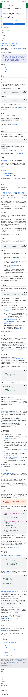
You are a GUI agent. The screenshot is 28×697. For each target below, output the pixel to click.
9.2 (5, 45)
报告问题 (4, 43)
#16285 (18, 151)
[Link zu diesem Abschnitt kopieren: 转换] (5, 408)
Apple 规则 (3, 160)
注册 (14, 319)
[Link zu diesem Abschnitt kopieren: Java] (5, 113)
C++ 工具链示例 (7, 655)
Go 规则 (5, 173)
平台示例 (6, 652)
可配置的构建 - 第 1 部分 (9, 642)
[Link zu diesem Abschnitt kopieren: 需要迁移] (7, 212)
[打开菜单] (2, 1)
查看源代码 (14, 43)
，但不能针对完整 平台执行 (12, 359)
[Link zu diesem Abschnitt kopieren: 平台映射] (8, 491)
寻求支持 (15, 331)
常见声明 (16, 261)
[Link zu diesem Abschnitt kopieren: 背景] (5, 184)
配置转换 (12, 321)
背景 (5, 71)
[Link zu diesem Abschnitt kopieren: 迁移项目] (8, 285)
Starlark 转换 (4, 411)
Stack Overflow (4, 685)
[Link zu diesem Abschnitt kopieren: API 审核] (8, 552)
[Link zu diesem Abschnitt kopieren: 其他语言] (7, 170)
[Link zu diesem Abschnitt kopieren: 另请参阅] (8, 639)
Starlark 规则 (11, 591)
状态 (15, 298)
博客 (2, 671)
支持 (7, 49)
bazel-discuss (4, 630)
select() (5, 323)
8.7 (12, 45)
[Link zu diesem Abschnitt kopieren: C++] (4, 80)
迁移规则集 (18, 178)
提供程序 (21, 594)
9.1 (7, 45)
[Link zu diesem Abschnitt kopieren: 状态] (5, 76)
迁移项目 (20, 107)
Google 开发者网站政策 (9, 662)
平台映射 (19, 329)
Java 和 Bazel (15, 124)
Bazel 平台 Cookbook (8, 650)
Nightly (2, 45)
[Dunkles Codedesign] (24, 91)
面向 (13, 598)
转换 (10, 323)
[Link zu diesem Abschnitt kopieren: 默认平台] (7, 335)
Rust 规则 (6, 176)
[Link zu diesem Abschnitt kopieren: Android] (7, 128)
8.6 (14, 45)
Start (14, 23)
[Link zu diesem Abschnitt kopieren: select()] (8, 354)
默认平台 (8, 310)
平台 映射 (21, 425)
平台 (18, 48)
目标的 (14, 555)
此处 (12, 397)
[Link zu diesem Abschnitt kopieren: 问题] (5, 625)
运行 (4, 603)
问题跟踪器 (3, 681)
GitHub (2, 673)
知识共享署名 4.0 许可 (21, 659)
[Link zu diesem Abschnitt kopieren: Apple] (5, 157)
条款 (2, 690)
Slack (2, 683)
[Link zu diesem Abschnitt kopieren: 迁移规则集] (10, 431)
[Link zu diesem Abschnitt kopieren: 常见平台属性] (10, 470)
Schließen (14, 20)
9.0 (9, 45)
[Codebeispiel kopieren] (26, 91)
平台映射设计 (14, 547)
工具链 (21, 48)
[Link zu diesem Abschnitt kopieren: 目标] (5, 238)
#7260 (18, 105)
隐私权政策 (6, 690)
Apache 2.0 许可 (16, 660)
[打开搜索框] (20, 1)
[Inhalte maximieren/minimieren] (9, 30)
